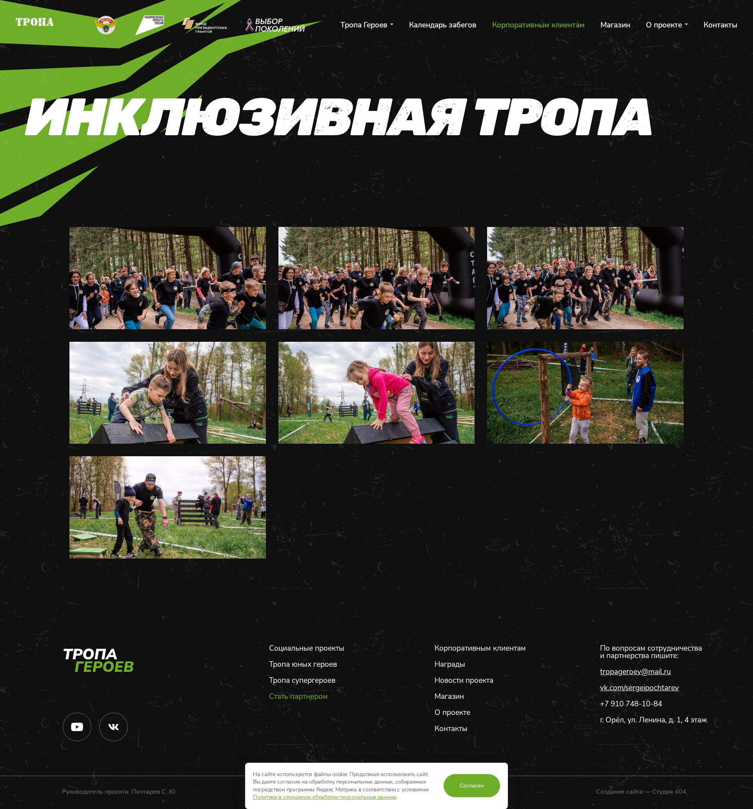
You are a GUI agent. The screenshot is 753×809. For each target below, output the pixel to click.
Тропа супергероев (302, 680)
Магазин (615, 25)
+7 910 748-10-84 (631, 704)
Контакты (720, 25)
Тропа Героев (363, 25)
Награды (450, 664)
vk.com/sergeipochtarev (639, 688)
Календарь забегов (443, 25)
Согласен (472, 785)
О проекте (664, 25)
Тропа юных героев (303, 664)
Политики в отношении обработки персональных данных (324, 797)
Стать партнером (298, 696)
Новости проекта (464, 680)
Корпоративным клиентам (538, 25)
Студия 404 (669, 791)
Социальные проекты (306, 648)
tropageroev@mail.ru (635, 672)
